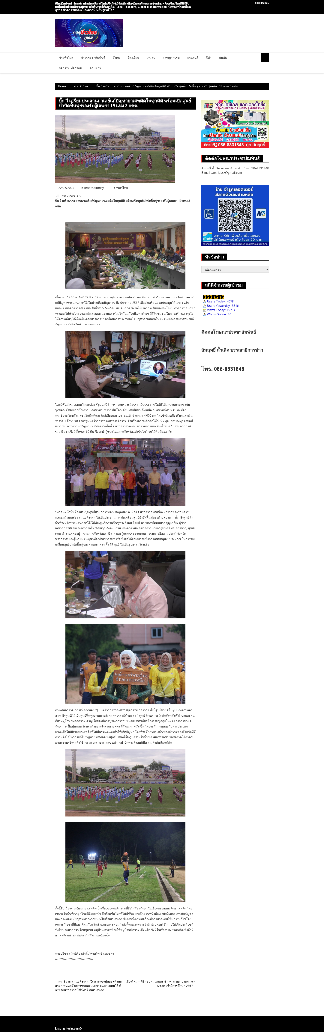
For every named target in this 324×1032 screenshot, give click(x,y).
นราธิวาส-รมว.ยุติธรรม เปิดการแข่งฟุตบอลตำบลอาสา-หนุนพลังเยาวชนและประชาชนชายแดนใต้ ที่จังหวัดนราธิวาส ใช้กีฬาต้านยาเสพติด (88, 985)
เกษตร (151, 58)
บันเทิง (223, 58)
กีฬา (209, 58)
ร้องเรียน (133, 58)
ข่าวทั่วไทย (66, 58)
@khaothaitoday (92, 188)
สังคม (116, 58)
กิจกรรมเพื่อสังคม (70, 68)
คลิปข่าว (95, 68)
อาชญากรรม (171, 58)
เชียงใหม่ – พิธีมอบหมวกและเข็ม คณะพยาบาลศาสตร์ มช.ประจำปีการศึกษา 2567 (161, 983)
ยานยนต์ (192, 58)
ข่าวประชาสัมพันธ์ (93, 58)
